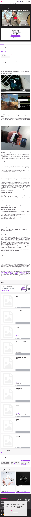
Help (19, 458)
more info (2, 51)
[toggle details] (15, 492)
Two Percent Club (20, 326)
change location (19, 3)
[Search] (15, 1)
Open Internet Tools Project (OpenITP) (20, 273)
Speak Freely (4, 6)
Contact (18, 498)
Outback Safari (19, 435)
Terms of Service (3, 511)
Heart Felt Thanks (20, 295)
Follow (15, 36)
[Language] (21, 1)
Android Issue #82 (10, 202)
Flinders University (16, 272)
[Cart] (23, 1)
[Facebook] (1, 501)
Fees (25, 498)
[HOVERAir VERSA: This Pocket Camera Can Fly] (8, 478)
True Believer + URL (20, 419)
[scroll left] (0, 18)
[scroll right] (30, 18)
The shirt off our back (21, 357)
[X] (2, 501)
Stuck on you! (19, 310)
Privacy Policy (2, 510)
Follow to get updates (23, 464)
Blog (17, 500)
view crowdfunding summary (15, 38)
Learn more (15, 463)
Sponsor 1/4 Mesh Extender (22, 341)
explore (19, 470)
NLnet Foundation (22, 272)
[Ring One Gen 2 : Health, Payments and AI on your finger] (23, 478)
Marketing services (27, 499)
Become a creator (27, 500)
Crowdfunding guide (23, 458)
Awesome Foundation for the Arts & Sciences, (7, 272)
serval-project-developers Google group (21, 226)
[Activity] (24, 1)
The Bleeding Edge (20, 388)
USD (17, 1)
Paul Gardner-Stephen (5, 50)
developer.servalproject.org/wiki (16, 227)
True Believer (19, 404)
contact (5, 51)
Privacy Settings (3, 512)
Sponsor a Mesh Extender (21, 372)
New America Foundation (8, 273)
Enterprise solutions (27, 501)
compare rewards (5, 290)
